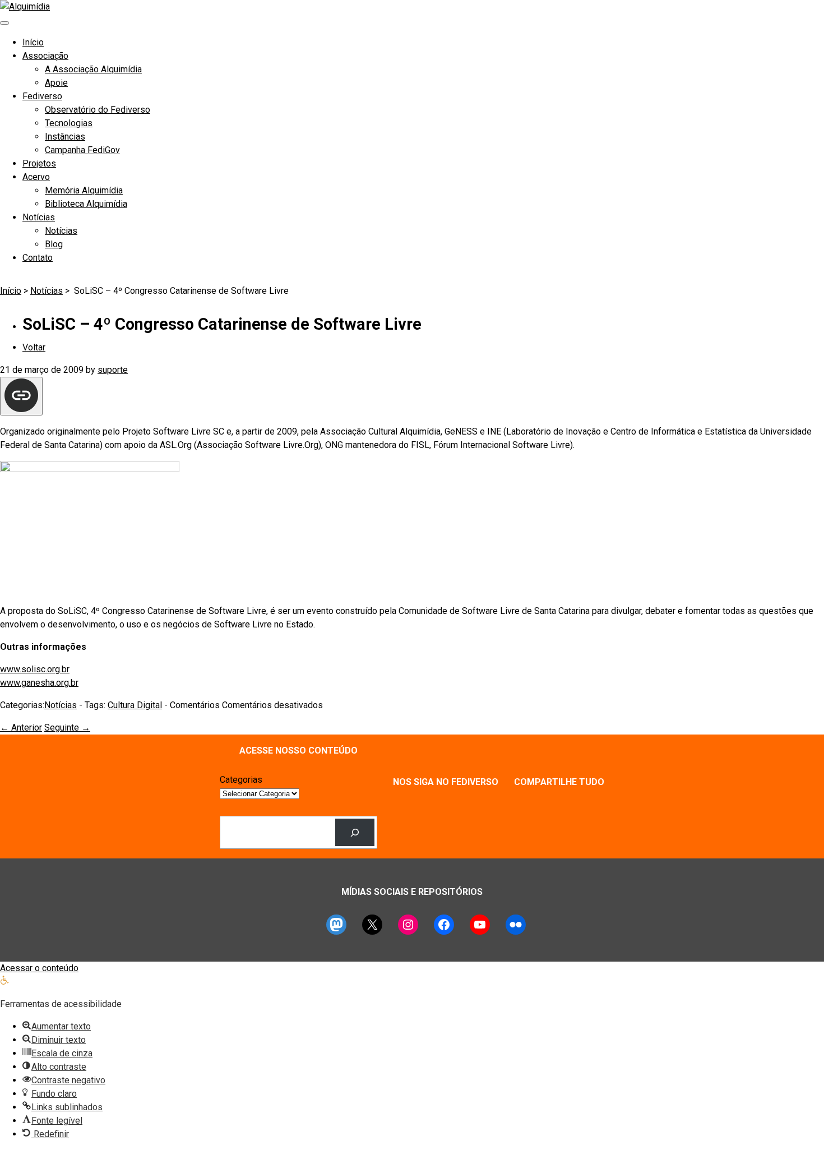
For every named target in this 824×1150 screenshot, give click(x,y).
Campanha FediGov (82, 150)
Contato (37, 257)
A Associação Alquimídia (93, 69)
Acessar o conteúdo (39, 968)
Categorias (241, 779)
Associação (45, 55)
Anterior (21, 727)
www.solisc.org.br (35, 669)
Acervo (36, 177)
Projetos (39, 163)
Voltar (33, 347)
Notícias (38, 217)
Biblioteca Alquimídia (86, 203)
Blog (54, 244)
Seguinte (67, 727)
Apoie (56, 82)
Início (33, 42)
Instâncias (65, 136)
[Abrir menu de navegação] (4, 23)
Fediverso (42, 96)
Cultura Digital (135, 705)
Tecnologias (68, 123)
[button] (4, 981)
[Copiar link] (21, 396)
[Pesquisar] (355, 832)
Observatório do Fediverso (97, 109)
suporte (113, 369)
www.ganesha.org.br (39, 682)
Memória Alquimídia (84, 190)
